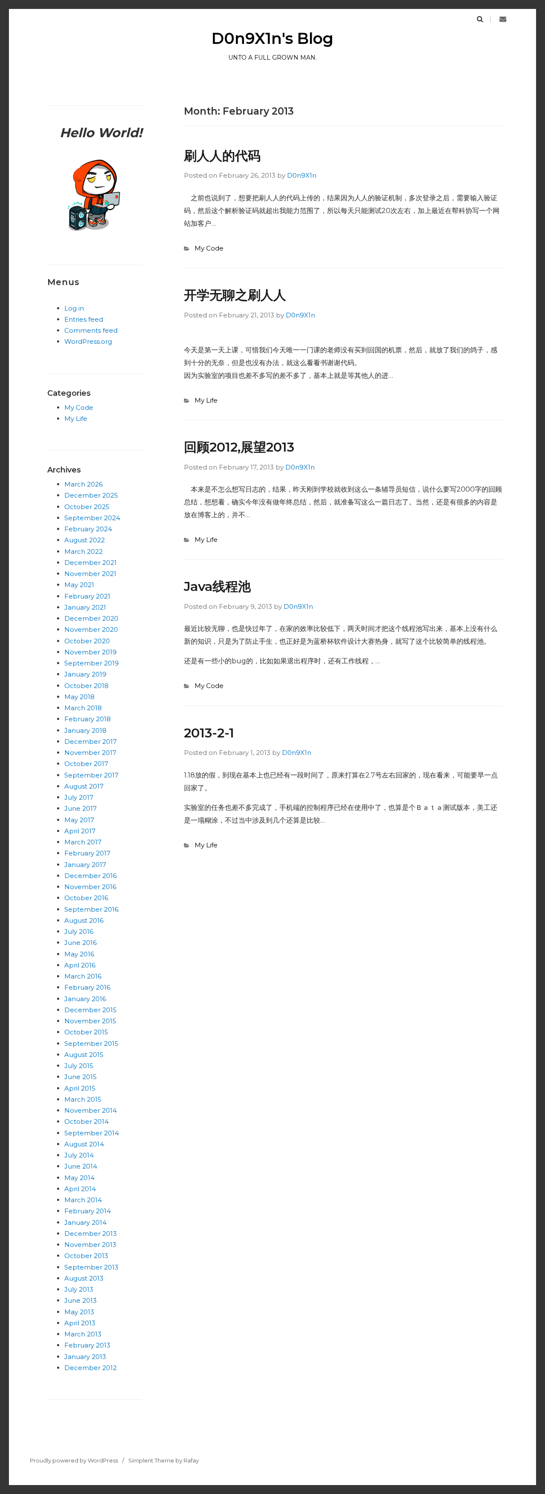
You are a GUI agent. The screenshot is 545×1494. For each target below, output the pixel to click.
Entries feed (83, 319)
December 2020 (91, 618)
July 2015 (78, 1066)
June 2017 (80, 808)
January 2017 (85, 865)
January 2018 (85, 730)
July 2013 (78, 1289)
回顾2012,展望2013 (239, 447)
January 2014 (85, 1222)
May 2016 (79, 954)
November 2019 (90, 652)
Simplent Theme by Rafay (163, 1460)
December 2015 (90, 1010)
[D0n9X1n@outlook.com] (502, 19)
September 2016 (91, 909)
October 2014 (86, 1121)
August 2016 (83, 920)
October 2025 (86, 507)
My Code (209, 248)
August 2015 (83, 1055)
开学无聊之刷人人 (235, 295)
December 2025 (91, 495)
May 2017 (79, 820)
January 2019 (85, 674)
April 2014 (80, 1189)
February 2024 (88, 529)
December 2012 (90, 1368)
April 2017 (79, 831)
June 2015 (80, 1077)
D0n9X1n (301, 175)
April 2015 (79, 1088)
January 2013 (85, 1357)
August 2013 (83, 1278)
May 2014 (79, 1178)
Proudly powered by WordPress (74, 1460)
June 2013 (80, 1300)
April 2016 (79, 965)
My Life (206, 400)
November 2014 (90, 1110)
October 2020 (87, 641)
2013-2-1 (209, 733)
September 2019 (91, 663)
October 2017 (86, 764)
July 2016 (78, 931)
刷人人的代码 (222, 156)
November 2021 (90, 574)
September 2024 (92, 518)
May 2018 (79, 697)
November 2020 (91, 629)
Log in (74, 308)
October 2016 (86, 898)
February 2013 (87, 1345)
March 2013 (82, 1334)
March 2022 (83, 551)
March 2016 (82, 976)
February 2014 (87, 1211)
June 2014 (80, 1166)
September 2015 (91, 1043)
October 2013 (86, 1256)
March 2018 (83, 708)
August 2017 (83, 786)
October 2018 (86, 686)
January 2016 (85, 999)
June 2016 (80, 942)
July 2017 (78, 797)
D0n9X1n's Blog (272, 38)
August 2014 (84, 1144)
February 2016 (87, 987)
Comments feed (91, 330)
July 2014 (79, 1155)
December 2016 (90, 876)
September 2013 (91, 1267)
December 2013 (90, 1233)
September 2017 (91, 775)
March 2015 (82, 1099)
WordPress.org (88, 341)
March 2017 (82, 842)
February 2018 (87, 719)
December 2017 (90, 741)
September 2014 (91, 1133)
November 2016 (90, 887)
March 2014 (83, 1200)
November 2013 (90, 1245)
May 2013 (79, 1312)
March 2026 (83, 484)
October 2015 (86, 1032)
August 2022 (84, 540)
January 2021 (85, 607)
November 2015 (90, 1021)
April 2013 (79, 1323)
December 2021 (90, 562)
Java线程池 (217, 586)
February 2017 (87, 853)
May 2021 (79, 585)
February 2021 (87, 596)
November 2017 (90, 752)
